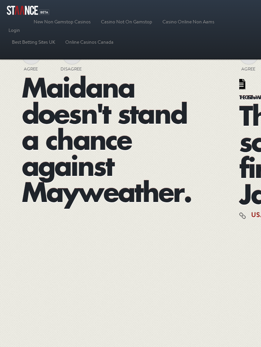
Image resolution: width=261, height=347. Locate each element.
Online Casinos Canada (89, 42)
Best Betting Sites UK (33, 42)
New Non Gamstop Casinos (62, 22)
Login (14, 30)
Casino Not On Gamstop (126, 22)
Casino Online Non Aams (188, 22)
